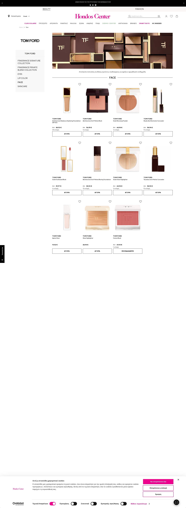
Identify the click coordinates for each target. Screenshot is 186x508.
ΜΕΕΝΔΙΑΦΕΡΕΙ (128, 251)
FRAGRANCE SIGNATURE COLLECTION (29, 62)
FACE (20, 82)
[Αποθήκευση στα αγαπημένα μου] (79, 84)
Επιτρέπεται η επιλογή (158, 488)
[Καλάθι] (176, 16)
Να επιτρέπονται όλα (158, 482)
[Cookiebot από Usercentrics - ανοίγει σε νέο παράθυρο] (18, 503)
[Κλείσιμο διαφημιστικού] (178, 479)
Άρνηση (158, 494)
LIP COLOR (23, 78)
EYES (20, 74)
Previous (3, 3)
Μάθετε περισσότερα (139, 504)
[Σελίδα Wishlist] (171, 16)
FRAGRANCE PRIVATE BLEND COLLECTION (27, 68)
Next (183, 3)
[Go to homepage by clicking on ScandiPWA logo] (93, 16)
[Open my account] (166, 16)
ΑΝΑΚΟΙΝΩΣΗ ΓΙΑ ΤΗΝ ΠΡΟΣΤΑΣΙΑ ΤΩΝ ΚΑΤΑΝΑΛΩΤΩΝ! (93, 2)
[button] (130, 16)
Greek (25, 16)
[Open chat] (176, 502)
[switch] (74, 503)
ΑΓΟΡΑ (67, 134)
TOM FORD (56, 119)
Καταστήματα (16, 16)
